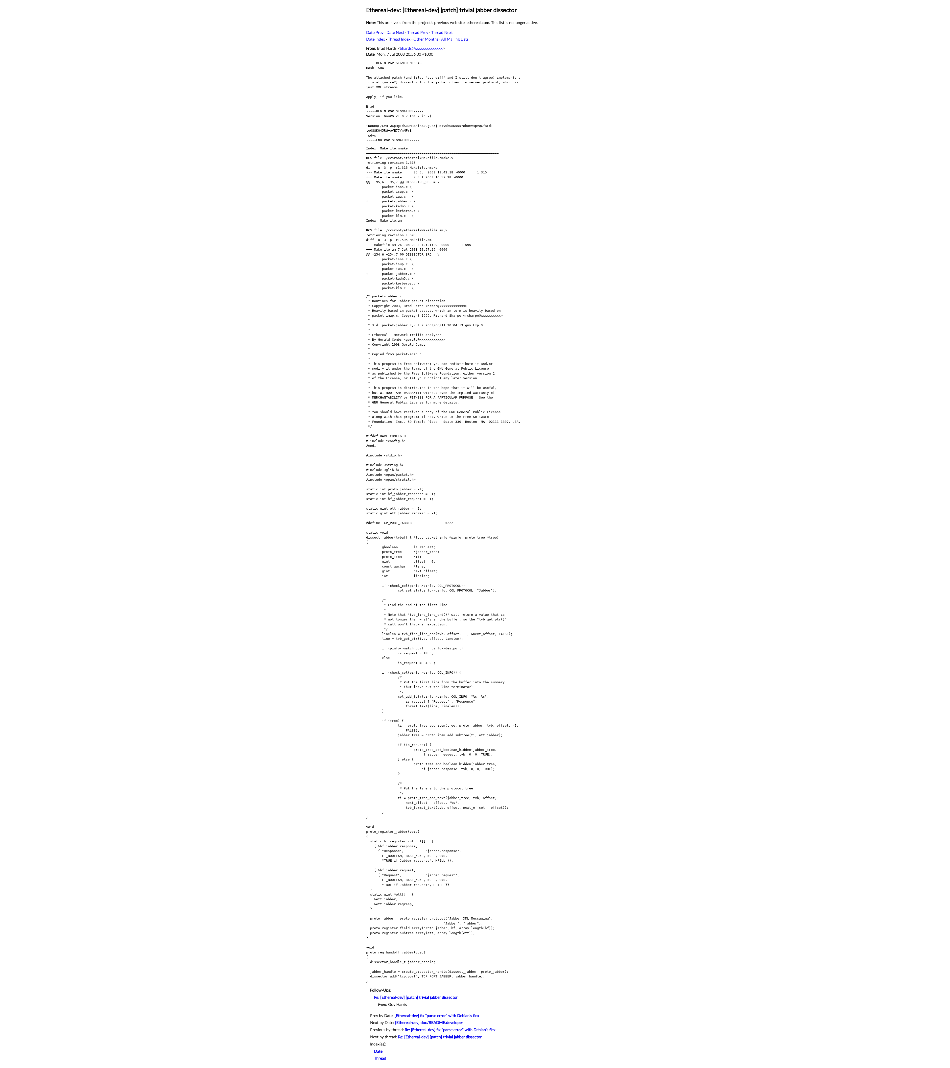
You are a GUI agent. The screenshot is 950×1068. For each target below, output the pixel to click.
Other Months (425, 39)
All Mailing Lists (455, 39)
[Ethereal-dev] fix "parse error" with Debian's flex (437, 1016)
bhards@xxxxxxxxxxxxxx (421, 48)
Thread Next (442, 33)
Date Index (375, 39)
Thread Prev (417, 33)
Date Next (395, 33)
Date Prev (374, 33)
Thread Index (399, 39)
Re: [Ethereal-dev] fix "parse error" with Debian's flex (450, 1030)
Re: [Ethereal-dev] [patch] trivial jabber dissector (416, 997)
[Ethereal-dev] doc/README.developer (429, 1023)
